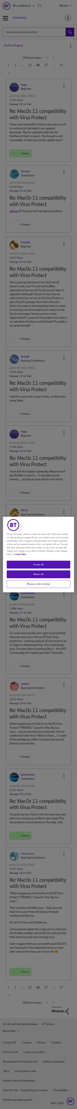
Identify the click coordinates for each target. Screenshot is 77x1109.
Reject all (38, 574)
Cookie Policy (19, 554)
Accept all (38, 564)
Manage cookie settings (38, 584)
